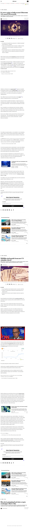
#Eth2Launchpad (16, 139)
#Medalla (3, 138)
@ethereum (8, 140)
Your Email (4, 201)
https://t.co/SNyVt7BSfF (16, 141)
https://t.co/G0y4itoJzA (6, 72)
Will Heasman (5, 264)
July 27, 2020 (11, 73)
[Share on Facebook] (11, 38)
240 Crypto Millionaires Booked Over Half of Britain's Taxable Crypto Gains (19, 236)
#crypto (21, 375)
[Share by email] (9, 38)
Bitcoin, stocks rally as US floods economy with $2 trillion (19, 407)
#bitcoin (7, 433)
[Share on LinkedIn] (7, 38)
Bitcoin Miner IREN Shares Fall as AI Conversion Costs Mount (18, 228)
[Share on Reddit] (13, 38)
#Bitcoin (11, 376)
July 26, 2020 (19, 434)
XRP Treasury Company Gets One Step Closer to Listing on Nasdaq (18, 220)
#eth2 (6, 70)
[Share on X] (1, 462)
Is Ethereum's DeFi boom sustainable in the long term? (19, 162)
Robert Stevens (5, 508)
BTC (1, 3)
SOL (26, 3)
